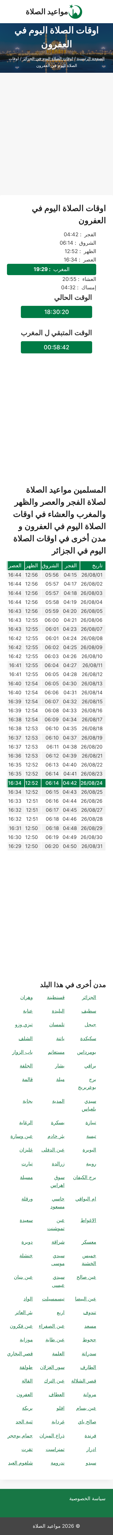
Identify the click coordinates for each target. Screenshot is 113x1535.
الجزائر (89, 997)
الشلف (26, 1038)
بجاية (28, 1101)
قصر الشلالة (83, 1381)
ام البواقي (85, 1199)
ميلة (60, 1079)
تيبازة (90, 1122)
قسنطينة (56, 997)
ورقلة (27, 1199)
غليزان (26, 1150)
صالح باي (87, 1422)
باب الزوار (22, 1052)
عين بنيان (23, 1277)
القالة (27, 1381)
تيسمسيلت (53, 1299)
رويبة (91, 1164)
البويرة (89, 1150)
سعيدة (26, 1220)
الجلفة (26, 1066)
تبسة (91, 1136)
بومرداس (86, 1052)
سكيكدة (88, 1038)
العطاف (57, 1394)
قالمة (27, 1079)
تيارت (27, 1164)
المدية (58, 1101)
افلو (61, 1408)
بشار (60, 1066)
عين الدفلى (53, 1150)
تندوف (89, 1312)
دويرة (27, 1242)
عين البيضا (85, 1299)
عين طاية (55, 1340)
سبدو (91, 1463)
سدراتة (89, 1353)
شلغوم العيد (20, 1463)
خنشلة (26, 1255)
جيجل (90, 1024)
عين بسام (86, 1408)
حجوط (89, 1340)
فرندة (90, 1435)
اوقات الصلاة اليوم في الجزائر (48, 58)
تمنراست (55, 1449)
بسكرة (58, 1122)
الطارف (88, 1367)
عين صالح (86, 1277)
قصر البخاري (20, 1353)
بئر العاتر (24, 1312)
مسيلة (26, 1177)
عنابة (28, 1011)
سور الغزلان (52, 1367)
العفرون (25, 1394)
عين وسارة (21, 1136)
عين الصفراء (52, 1326)
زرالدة (58, 1164)
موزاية (26, 1340)
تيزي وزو (24, 1024)
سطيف (88, 1011)
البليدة (58, 1011)
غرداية (58, 1422)
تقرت (27, 1449)
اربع (61, 1312)
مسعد (90, 1326)
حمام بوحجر (20, 1435)
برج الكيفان (84, 1177)
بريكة (27, 1408)
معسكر (89, 1242)
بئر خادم (56, 1136)
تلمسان (57, 1024)
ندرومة (58, 1463)
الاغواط (88, 1220)
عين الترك (54, 1381)
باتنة (60, 1038)
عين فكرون (21, 1326)
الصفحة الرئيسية (91, 58)
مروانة (89, 1394)
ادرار (91, 1449)
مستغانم (56, 1052)
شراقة (58, 1242)
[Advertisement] (56, 138)
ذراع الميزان (52, 1435)
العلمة (58, 1353)
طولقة (26, 1367)
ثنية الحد (24, 1422)
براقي (90, 1066)
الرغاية (26, 1122)
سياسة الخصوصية (87, 1498)
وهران (26, 997)
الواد (28, 1299)
